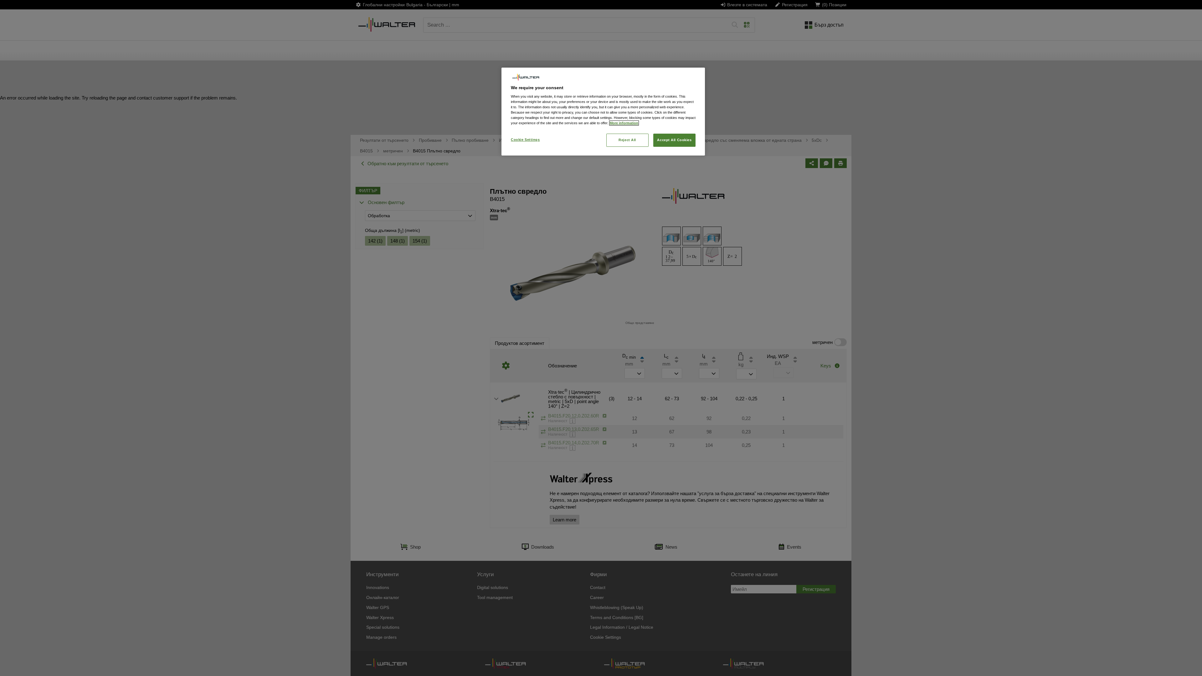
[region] (603, 112)
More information (624, 123)
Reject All (627, 140)
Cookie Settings (525, 139)
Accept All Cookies (674, 140)
